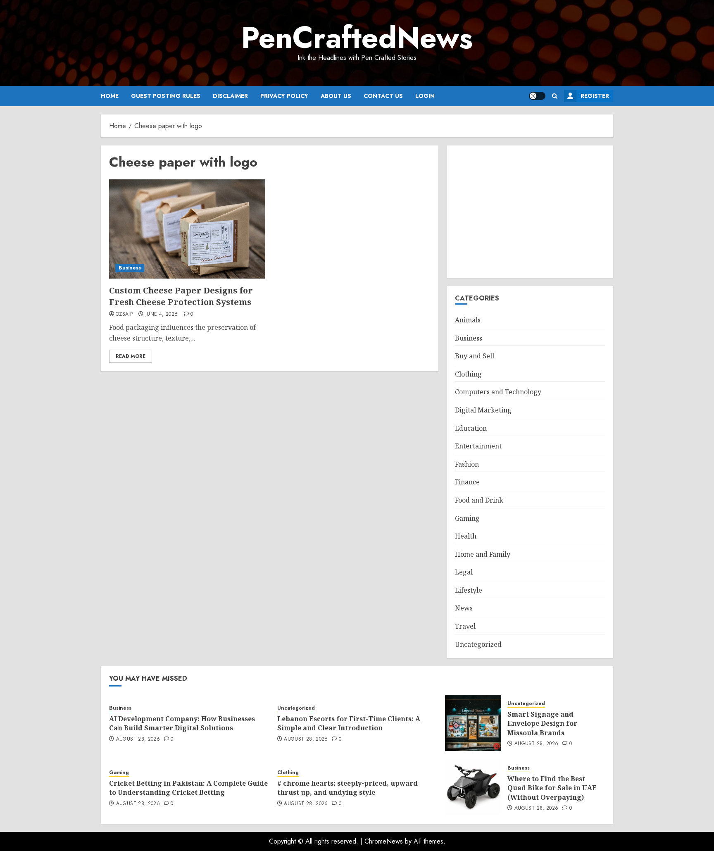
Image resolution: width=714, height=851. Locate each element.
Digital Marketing (483, 410)
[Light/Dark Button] (537, 96)
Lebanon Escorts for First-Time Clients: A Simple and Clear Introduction (348, 723)
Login (425, 96)
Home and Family (482, 554)
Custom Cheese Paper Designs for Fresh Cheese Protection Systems (181, 296)
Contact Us (383, 96)
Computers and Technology (498, 391)
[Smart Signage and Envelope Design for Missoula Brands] (473, 723)
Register (595, 96)
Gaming (467, 518)
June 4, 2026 (161, 314)
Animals (468, 319)
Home (110, 96)
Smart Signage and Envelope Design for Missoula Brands (542, 723)
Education (471, 428)
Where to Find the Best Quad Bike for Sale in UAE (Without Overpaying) (552, 788)
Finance (467, 481)
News (464, 608)
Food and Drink (479, 500)
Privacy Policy (284, 96)
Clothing (468, 374)
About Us (336, 96)
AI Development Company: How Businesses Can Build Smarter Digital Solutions (182, 723)
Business (130, 268)
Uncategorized (478, 644)
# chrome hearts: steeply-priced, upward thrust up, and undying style (347, 788)
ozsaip (124, 314)
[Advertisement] (530, 211)
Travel (465, 626)
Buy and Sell (474, 355)
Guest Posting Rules (165, 96)
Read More (130, 356)
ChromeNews (383, 841)
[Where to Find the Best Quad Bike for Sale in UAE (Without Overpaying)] (473, 787)
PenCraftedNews (357, 37)
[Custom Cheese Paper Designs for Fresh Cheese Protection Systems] (187, 229)
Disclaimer (230, 96)
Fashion (467, 464)
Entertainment (478, 446)
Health (465, 536)
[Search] (555, 96)
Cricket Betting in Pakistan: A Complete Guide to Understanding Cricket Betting (188, 788)
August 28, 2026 (138, 739)
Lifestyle (468, 590)
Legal (464, 572)
